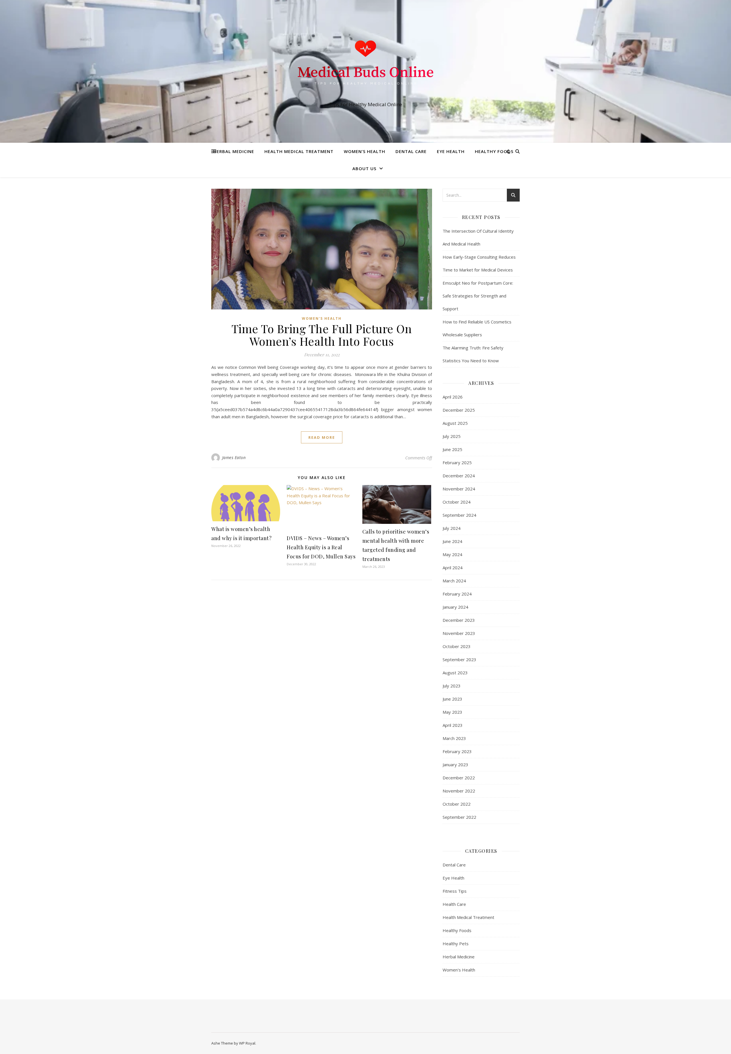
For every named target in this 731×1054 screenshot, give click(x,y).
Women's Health (322, 318)
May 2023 (452, 712)
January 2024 (455, 607)
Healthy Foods (494, 151)
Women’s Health (364, 151)
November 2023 (459, 633)
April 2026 (453, 397)
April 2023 (453, 725)
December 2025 (459, 410)
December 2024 (459, 475)
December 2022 (459, 778)
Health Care (454, 904)
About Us (364, 168)
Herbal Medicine (233, 151)
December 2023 (459, 620)
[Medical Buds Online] (365, 66)
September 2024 (459, 515)
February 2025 (457, 462)
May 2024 (452, 554)
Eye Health (451, 151)
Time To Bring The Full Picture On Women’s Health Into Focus (322, 335)
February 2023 (457, 751)
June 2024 (452, 541)
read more (321, 437)
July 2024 (452, 528)
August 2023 (455, 672)
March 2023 (454, 738)
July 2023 (452, 686)
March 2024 (454, 581)
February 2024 (457, 594)
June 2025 (452, 449)
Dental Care (411, 151)
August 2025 (455, 423)
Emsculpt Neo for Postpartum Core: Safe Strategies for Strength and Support (478, 295)
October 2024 (457, 502)
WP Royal (247, 1043)
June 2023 (452, 699)
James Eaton (234, 457)
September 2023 (459, 659)
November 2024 (459, 489)
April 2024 (453, 567)
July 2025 (452, 436)
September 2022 (459, 817)
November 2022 (459, 791)
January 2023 (455, 764)
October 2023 (457, 646)
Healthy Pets (456, 943)
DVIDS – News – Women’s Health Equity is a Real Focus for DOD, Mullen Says (321, 547)
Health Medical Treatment (299, 151)
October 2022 (457, 804)
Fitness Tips (455, 891)
